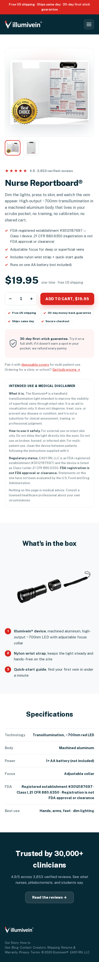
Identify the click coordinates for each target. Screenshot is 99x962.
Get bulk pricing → (66, 369)
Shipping (53, 947)
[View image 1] (12, 148)
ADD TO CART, (67, 299)
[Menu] (89, 24)
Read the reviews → (49, 897)
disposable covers (35, 364)
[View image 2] (31, 148)
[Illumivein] (26, 24)
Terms (35, 952)
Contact (25, 947)
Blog (15, 947)
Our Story (12, 943)
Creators (39, 947)
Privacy (24, 952)
